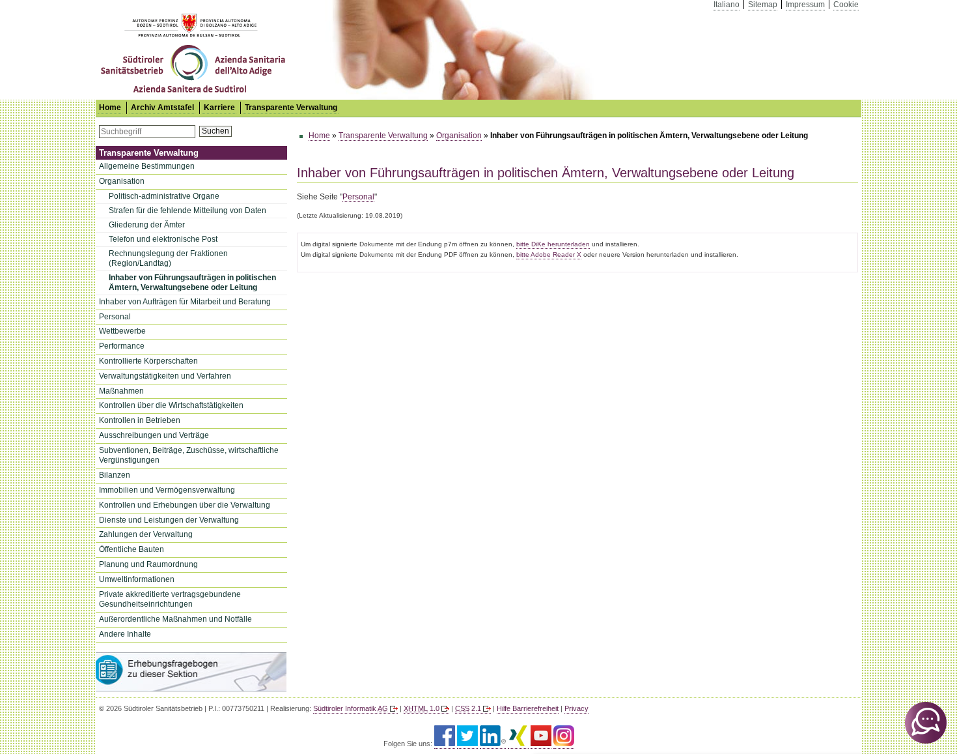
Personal (115, 316)
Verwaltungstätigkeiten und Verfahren (165, 376)
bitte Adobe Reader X (548, 254)
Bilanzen (114, 475)
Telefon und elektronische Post (163, 239)
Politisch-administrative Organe (164, 196)
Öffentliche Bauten (131, 549)
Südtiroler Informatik (350, 708)
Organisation (122, 181)
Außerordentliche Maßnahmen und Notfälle (175, 619)
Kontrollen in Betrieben (139, 420)
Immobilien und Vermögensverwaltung (167, 490)
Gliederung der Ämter (147, 225)
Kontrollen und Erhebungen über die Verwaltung (184, 505)
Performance (122, 346)
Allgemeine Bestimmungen (147, 166)
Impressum (805, 4)
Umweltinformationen (136, 579)
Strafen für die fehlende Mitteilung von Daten (187, 210)
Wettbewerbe (122, 331)
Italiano (727, 4)
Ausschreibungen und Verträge (154, 435)
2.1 (468, 708)
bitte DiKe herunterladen (553, 244)
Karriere (219, 107)
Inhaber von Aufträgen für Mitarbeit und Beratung (185, 301)
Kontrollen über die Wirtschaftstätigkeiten (171, 405)
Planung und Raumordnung (148, 564)
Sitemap (762, 4)
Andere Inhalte (125, 634)
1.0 (421, 708)
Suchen (215, 131)
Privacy (576, 708)
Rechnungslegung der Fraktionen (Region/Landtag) (168, 258)
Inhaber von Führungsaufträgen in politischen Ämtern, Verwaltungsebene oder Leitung (192, 282)
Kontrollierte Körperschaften (148, 361)
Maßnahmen (121, 391)
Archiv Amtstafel (162, 107)
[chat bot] (926, 723)
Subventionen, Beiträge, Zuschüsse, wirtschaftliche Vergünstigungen (189, 455)
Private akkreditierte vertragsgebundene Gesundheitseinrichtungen (170, 599)
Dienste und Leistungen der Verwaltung (169, 520)
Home (319, 135)
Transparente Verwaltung (291, 107)
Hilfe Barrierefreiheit (528, 708)
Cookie (846, 4)
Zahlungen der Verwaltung (146, 534)
